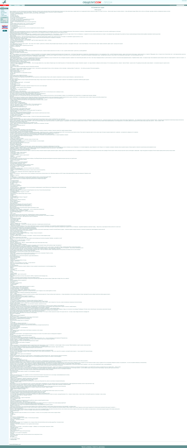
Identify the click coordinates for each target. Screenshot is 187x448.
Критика (12, 5)
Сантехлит (99, 9)
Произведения (4, 8)
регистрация (2, 22)
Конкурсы (3, 11)
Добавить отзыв (18, 444)
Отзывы (2, 9)
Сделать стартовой (184, 0)
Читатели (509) (12, 444)
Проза (4, 5)
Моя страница (3, 12)
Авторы (2, 7)
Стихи (21, 5)
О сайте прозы (4, 15)
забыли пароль (6, 22)
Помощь (2, 14)
